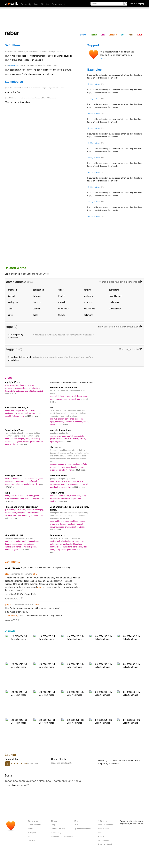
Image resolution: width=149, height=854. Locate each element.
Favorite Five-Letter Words (63, 387)
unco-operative (65, 487)
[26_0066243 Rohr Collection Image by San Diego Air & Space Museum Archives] (19, 692)
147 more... (9, 486)
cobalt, (81, 435)
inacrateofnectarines (60, 430)
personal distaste (58, 475)
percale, (62, 469)
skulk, (58, 396)
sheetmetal (63, 308)
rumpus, (18, 410)
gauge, (53, 438)
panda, (72, 399)
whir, (66, 438)
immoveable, (55, 521)
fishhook (11, 295)
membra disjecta (12, 549)
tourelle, (69, 464)
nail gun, (21, 438)
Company (33, 821)
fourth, (8, 541)
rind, (39, 413)
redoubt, (8, 415)
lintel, (28, 438)
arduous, (30, 544)
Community (26, 4)
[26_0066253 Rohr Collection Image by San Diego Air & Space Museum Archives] (130, 720)
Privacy (101, 836)
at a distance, (62, 523)
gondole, (20, 546)
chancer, (8, 512)
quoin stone (72, 549)
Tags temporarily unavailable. (15, 336)
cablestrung (38, 289)
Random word (58, 4)
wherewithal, (21, 544)
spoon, (66, 399)
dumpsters (114, 289)
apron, (7, 495)
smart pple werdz (13, 475)
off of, (74, 481)
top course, (79, 541)
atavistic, (68, 481)
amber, (68, 526)
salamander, (66, 498)
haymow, (54, 464)
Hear (131, 34)
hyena (78, 399)
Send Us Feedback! (106, 824)
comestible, (10, 388)
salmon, (61, 418)
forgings (36, 295)
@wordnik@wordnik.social (62, 836)
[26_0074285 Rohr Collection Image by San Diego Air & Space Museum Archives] (46, 637)
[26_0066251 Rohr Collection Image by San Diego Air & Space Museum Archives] (74, 720)
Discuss (113, 34)
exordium (36, 484)
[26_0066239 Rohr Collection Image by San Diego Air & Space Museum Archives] (74, 692)
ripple (22, 415)
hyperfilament (115, 295)
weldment (88, 314)
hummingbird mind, (30, 515)
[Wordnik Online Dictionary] (11, 3)
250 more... (33, 415)
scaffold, (8, 441)
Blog (53, 824)
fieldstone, (54, 469)
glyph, (36, 495)
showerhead (89, 308)
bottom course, (56, 544)
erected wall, (55, 541)
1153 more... (13, 518)
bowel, (63, 396)
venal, (85, 484)
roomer (69, 469)
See (123, 34)
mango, (59, 399)
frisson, (73, 495)
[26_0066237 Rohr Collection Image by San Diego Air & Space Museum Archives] (130, 665)
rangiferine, (10, 413)
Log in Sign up (137, 3)
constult (39, 390)
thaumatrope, (33, 541)
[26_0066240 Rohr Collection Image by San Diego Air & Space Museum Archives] (74, 665)
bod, (81, 484)
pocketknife (114, 302)
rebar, (7, 438)
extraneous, (26, 388)
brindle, (74, 467)
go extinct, (54, 487)
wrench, (26, 441)
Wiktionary (13, 65)
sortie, (86, 421)
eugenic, (39, 478)
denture (87, 289)
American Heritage (19, 763)
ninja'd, (23, 509)
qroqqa (8, 604)
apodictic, (28, 484)
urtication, (36, 388)
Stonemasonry (57, 535)
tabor (35, 314)
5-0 (51, 407)
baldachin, (31, 478)
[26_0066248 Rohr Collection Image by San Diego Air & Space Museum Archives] (19, 720)
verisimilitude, (72, 435)
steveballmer (115, 308)
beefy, (52, 396)
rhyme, (18, 413)
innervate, (20, 481)
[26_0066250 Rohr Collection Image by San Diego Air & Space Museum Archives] (46, 720)
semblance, (70, 418)
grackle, (62, 495)
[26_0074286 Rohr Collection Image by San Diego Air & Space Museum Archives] (74, 637)
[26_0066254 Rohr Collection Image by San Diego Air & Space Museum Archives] (102, 720)
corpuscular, (10, 484)
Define (83, 34)
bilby (7, 573)
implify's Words (12, 382)
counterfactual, (31, 481)
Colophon (32, 832)
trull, (68, 495)
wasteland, (54, 435)
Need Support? (104, 828)
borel (41, 515)
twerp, (69, 396)
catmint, (29, 498)
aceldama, (75, 521)
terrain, (25, 541)
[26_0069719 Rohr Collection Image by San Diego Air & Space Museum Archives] (19, 665)
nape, (74, 498)
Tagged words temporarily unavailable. (20, 358)
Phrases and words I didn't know (21, 506)
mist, (70, 438)
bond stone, (78, 546)
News (54, 821)
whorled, (60, 438)
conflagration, (10, 481)
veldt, (74, 396)
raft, (56, 418)
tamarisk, (18, 541)
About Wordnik (34, 824)
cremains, (9, 515)
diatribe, (75, 526)
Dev (76, 821)
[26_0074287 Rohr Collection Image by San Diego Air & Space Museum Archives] (102, 637)
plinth (52, 501)
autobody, (77, 464)
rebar (102, 57)
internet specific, (30, 546)
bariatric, (61, 464)
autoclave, (17, 515)
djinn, (22, 385)
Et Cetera (102, 821)
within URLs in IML (14, 535)
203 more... (80, 487)
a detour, (72, 523)
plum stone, (68, 546)
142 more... (9, 501)
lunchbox (37, 302)
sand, (14, 441)
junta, (52, 481)
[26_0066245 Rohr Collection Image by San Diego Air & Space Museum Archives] (46, 692)
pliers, (33, 441)
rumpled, (25, 413)
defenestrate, (10, 390)
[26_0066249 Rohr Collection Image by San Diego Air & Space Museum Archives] (130, 692)
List (103, 34)
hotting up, (39, 509)
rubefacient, (10, 410)
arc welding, (35, 438)
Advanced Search (105, 844)
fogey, (52, 421)
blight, (7, 385)
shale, (31, 495)
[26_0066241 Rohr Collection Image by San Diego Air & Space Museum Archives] (102, 692)
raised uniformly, (68, 541)
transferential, (56, 467)
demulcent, (82, 467)
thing (7, 492)
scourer (36, 308)
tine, (52, 418)
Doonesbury (12, 615)
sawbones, (54, 495)
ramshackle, (30, 385)
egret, (52, 441)
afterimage (83, 526)
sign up (16, 273)
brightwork (12, 289)
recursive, (33, 413)
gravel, (20, 441)
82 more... (68, 441)
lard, (12, 495)
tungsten (36, 498)
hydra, (80, 396)
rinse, (83, 418)
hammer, (14, 438)
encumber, (59, 421)
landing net (13, 302)
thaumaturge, (10, 544)
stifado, (84, 464)
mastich (61, 302)
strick (10, 314)
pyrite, (22, 498)
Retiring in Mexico (94, 84)
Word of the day (41, 4)
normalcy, (65, 484)
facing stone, (61, 549)
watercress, (15, 498)
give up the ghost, (12, 509)
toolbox (13, 444)
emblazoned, (10, 546)
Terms (100, 832)
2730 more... (65, 424)
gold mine (88, 295)
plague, (18, 388)
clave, (14, 512)
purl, (84, 498)
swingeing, (74, 484)
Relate (94, 34)
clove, (17, 495)
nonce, (24, 478)
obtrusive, (54, 526)
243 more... (13, 393)
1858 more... (63, 501)
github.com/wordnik (83, 828)
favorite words (57, 492)
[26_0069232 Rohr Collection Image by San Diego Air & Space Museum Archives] (46, 665)
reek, (79, 495)
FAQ (30, 836)
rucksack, (32, 410)
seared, (61, 526)
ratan (10, 308)
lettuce (53, 424)
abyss (57, 441)
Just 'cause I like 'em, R (16, 407)
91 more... (27, 549)
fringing (61, 295)
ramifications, (55, 484)
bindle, (33, 390)
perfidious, (59, 481)
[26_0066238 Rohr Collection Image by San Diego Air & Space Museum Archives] (102, 665)
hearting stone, (56, 546)
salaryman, (22, 512)
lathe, (7, 498)
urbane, (80, 481)
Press (30, 828)
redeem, (15, 415)
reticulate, (19, 484)
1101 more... (81, 469)
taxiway (61, 314)
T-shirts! (31, 840)
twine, (78, 418)
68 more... (25, 444)
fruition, (76, 438)
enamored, (65, 521)
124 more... (58, 529)
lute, (27, 495)
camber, (62, 435)
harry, (83, 495)
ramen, (53, 399)
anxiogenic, (16, 478)
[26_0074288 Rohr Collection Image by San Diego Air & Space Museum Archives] (130, 637)
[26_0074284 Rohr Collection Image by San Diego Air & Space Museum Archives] (19, 637)
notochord (88, 302)
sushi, (85, 396)
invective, (68, 421)
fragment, (80, 523)
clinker (61, 289)
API (76, 824)
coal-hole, (30, 509)
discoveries (55, 447)
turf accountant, (33, 512)
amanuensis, (55, 498)
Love (139, 34)
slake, (79, 498)
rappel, (25, 410)
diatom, (82, 438)
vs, (12, 541)
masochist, (15, 385)
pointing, (66, 544)
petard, (8, 478)
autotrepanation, (23, 390)
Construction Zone (14, 430)
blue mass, (66, 467)
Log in (7, 273)
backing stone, (76, 544)
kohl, (22, 495)
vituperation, (78, 421)
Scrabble (10, 785)
